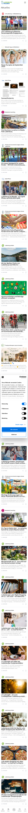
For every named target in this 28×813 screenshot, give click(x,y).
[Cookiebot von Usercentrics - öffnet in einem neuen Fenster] (19, 377)
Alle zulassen (14, 429)
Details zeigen (19, 424)
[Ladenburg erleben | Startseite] (7, 2)
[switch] (24, 408)
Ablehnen (14, 434)
